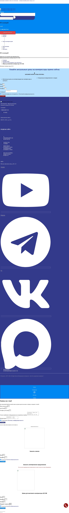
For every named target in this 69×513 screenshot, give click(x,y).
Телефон (2, 88)
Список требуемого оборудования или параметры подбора (13, 415)
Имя (1, 84)
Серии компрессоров (8, 41)
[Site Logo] (7, 9)
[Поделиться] (3, 511)
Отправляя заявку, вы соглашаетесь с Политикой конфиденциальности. (18, 94)
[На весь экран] (1, 511)
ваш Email (2, 408)
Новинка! (16, 56)
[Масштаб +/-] (0, 511)
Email (1, 86)
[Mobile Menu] (1, 4)
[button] (18, 17)
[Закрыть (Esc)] (4, 511)
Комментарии (3, 418)
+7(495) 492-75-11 (5, 110)
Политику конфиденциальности (15, 420)
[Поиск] (14, 17)
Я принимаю (12, 420)
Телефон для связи (4, 410)
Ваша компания (3, 406)
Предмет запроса (4, 504)
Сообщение (3, 92)
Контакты (5, 49)
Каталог (4, 36)
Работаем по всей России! (6, 56)
